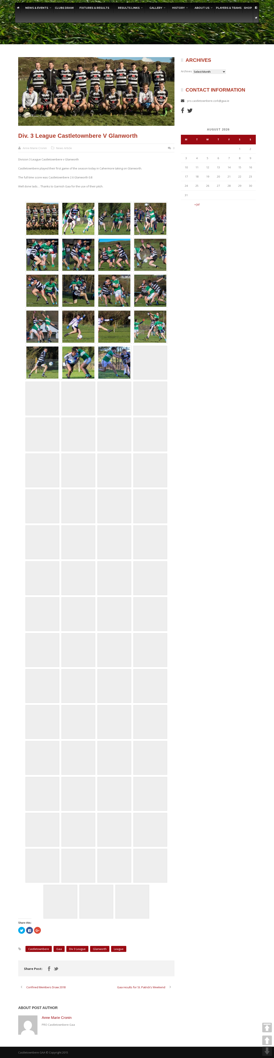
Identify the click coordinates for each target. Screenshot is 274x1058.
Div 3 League (77, 949)
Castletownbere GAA (31, 1052)
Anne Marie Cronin (35, 148)
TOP (267, 1027)
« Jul (197, 204)
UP (267, 1040)
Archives (186, 71)
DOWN (267, 1051)
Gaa (59, 949)
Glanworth (100, 949)
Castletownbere (38, 949)
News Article (64, 148)
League (119, 949)
